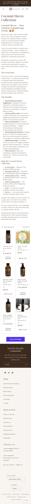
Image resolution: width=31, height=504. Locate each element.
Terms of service (11, 497)
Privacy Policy (7, 430)
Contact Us (7, 422)
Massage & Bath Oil (12, 171)
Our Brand (6, 399)
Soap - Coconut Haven (22, 247)
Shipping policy (21, 497)
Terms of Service (9, 414)
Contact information (16, 499)
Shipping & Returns (9, 434)
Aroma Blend (9, 167)
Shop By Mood (7, 387)
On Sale (5, 403)
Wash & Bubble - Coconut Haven (8, 315)
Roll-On (8, 192)
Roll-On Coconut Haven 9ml (22, 316)
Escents (8, 494)
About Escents (8, 426)
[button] (3, 9)
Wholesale (6, 438)
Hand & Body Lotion (12, 176)
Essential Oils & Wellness (11, 384)
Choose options (8, 258)
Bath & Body (7, 391)
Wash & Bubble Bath (12, 182)
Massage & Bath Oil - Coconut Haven (8, 281)
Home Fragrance (8, 395)
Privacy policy (25, 494)
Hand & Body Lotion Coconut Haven (22, 281)
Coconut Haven (7, 246)
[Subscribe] (25, 365)
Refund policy (16, 494)
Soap (7, 188)
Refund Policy (7, 418)
